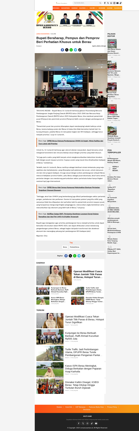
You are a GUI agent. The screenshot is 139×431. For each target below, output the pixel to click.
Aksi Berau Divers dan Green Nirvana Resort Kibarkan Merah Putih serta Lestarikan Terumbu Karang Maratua (114, 56)
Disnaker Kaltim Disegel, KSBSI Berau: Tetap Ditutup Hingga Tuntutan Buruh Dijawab (95, 300)
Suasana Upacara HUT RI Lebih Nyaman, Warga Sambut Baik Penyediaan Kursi (114, 75)
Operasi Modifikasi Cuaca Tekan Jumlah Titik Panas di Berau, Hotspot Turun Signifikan (88, 275)
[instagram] (87, 423)
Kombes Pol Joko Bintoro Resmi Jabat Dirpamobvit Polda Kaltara (114, 181)
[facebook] (78, 423)
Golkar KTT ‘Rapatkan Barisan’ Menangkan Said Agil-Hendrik (114, 191)
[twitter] (83, 423)
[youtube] (96, 423)
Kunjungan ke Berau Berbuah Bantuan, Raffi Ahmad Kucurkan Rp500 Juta (60, 291)
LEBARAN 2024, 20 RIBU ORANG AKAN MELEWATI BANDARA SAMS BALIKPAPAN (114, 212)
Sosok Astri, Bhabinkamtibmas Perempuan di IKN (114, 230)
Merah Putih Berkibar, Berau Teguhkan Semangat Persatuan (113, 96)
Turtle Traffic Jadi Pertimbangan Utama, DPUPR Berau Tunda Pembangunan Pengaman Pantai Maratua (94, 292)
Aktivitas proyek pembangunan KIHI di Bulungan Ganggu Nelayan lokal (114, 222)
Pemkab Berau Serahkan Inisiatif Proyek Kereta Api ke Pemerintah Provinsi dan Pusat (114, 141)
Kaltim (53, 34)
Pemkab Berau (74, 247)
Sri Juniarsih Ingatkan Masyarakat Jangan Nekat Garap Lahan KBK (114, 201)
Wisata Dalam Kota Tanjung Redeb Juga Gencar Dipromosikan (113, 243)
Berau (65, 247)
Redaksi (38, 46)
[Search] (100, 3)
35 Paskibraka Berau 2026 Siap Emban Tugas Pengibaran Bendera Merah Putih (113, 119)
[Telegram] (111, 3)
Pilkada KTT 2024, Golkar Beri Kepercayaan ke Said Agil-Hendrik (114, 252)
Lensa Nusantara (43, 34)
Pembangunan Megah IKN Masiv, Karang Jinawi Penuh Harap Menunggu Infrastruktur (114, 163)
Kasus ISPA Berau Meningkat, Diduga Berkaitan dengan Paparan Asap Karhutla (59, 300)
